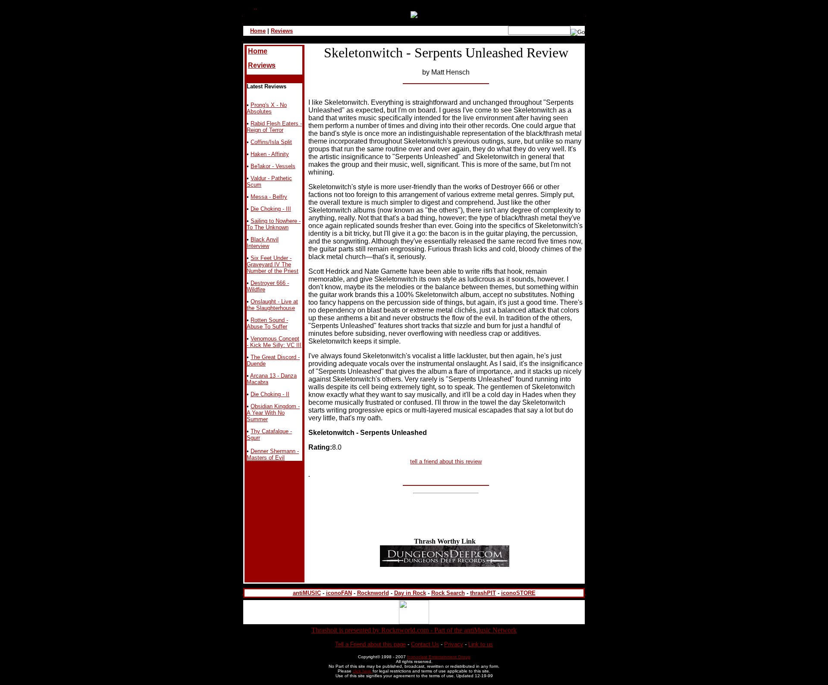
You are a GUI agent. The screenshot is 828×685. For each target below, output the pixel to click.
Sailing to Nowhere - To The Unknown (274, 224)
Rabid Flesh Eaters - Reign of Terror (274, 126)
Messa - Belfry (269, 197)
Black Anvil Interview (263, 242)
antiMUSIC (307, 593)
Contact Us (425, 644)
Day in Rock (410, 593)
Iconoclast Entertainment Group (438, 656)
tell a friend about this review (446, 461)
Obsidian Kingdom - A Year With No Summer (273, 412)
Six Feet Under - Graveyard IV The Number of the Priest (272, 264)
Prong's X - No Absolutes (267, 108)
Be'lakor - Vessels (273, 166)
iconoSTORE (518, 593)
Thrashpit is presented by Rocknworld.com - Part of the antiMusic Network (414, 630)
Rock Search (448, 593)
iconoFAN (339, 593)
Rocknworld (373, 593)
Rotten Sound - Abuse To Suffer (267, 323)
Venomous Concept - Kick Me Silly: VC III (274, 341)
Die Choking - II (270, 394)
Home (258, 31)
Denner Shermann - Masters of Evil (273, 454)
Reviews (282, 31)
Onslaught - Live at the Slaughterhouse (272, 304)
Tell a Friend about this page (370, 644)
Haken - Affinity (270, 154)
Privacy (453, 644)
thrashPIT (483, 593)
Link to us (480, 644)
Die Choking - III (271, 209)
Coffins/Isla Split (271, 142)
